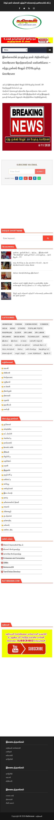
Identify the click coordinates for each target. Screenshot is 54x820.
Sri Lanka (39, 332)
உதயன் (8, 777)
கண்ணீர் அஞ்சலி (36, 341)
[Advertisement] (27, 208)
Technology (33, 337)
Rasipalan (7, 332)
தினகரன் (9, 799)
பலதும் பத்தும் (20, 353)
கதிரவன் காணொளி (13, 748)
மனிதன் (9, 752)
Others (21, 328)
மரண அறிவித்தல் (34, 353)
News (12, 328)
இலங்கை (14, 341)
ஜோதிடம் (47, 353)
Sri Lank (28, 332)
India (4, 328)
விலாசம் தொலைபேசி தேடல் (13, 545)
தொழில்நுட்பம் (44, 349)
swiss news (19, 337)
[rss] (29, 8)
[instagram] (34, 8)
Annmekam (7, 324)
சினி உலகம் (10, 803)
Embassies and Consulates (14, 558)
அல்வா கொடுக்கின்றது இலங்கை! (26, 273)
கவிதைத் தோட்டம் (39, 345)
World (46, 337)
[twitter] (24, 8)
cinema (18, 324)
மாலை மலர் (10, 796)
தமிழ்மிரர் (9, 774)
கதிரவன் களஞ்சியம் (22, 345)
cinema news (31, 324)
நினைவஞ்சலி (7, 353)
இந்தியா (5, 341)
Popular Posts (35, 328)
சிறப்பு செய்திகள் (8, 349)
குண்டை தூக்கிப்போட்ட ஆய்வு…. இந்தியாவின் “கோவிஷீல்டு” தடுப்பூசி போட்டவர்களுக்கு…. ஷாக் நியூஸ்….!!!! (32, 255)
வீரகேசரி (9, 781)
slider (18, 332)
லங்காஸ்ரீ (9, 755)
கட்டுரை (24, 341)
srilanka (6, 337)
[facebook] (19, 8)
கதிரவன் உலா (7, 345)
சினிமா (20, 349)
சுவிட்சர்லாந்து (31, 349)
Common (44, 324)
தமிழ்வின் (9, 759)
